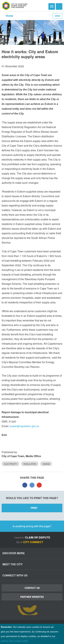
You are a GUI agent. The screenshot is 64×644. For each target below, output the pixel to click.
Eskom (46, 463)
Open (57, 15)
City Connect (33, 542)
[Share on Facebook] (24, 484)
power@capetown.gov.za (24, 426)
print (34, 507)
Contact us (32, 587)
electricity (10, 463)
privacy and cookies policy (14, 641)
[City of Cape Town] (14, 6)
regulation (29, 463)
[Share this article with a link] (39, 484)
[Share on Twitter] (32, 484)
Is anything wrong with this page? (32, 526)
